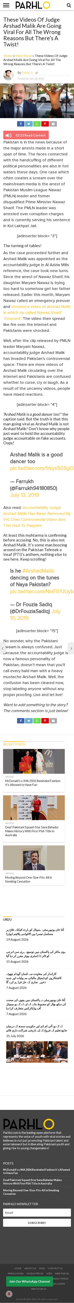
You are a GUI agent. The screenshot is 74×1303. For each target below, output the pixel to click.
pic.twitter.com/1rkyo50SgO (42, 468)
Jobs (49, 1273)
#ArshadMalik (38, 571)
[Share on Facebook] (20, 123)
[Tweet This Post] (28, 123)
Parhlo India (16, 1273)
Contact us (55, 1268)
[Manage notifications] (9, 1294)
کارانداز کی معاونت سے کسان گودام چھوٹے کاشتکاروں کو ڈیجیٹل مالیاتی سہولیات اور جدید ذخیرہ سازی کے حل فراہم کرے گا (34, 978)
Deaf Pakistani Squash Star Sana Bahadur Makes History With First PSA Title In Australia (32, 1181)
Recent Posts (14, 744)
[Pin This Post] (45, 123)
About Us (30, 1268)
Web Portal (62, 1273)
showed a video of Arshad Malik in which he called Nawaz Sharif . (37, 313)
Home (8, 56)
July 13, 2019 (24, 495)
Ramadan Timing (58, 1278)
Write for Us (38, 1289)
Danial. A (27, 72)
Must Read (23, 56)
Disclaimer (58, 1283)
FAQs (42, 1268)
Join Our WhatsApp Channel (29, 1281)
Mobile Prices (35, 1273)
